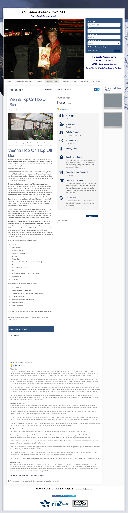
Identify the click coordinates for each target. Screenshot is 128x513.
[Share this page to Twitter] (98, 89)
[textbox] (104, 24)
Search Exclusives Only (98, 47)
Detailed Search (93, 50)
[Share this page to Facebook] (95, 89)
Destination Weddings (24, 81)
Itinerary (48, 89)
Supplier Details (63, 89)
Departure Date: (93, 34)
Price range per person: (95, 40)
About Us (96, 81)
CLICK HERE (12, 319)
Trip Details (15, 89)
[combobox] (104, 25)
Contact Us (92, 216)
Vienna (16, 335)
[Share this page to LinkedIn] (64, 496)
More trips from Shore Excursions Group (28, 475)
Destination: (91, 28)
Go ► (117, 50)
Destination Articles (69, 81)
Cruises (39, 81)
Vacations (84, 81)
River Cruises (52, 81)
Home (9, 81)
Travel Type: (91, 22)
